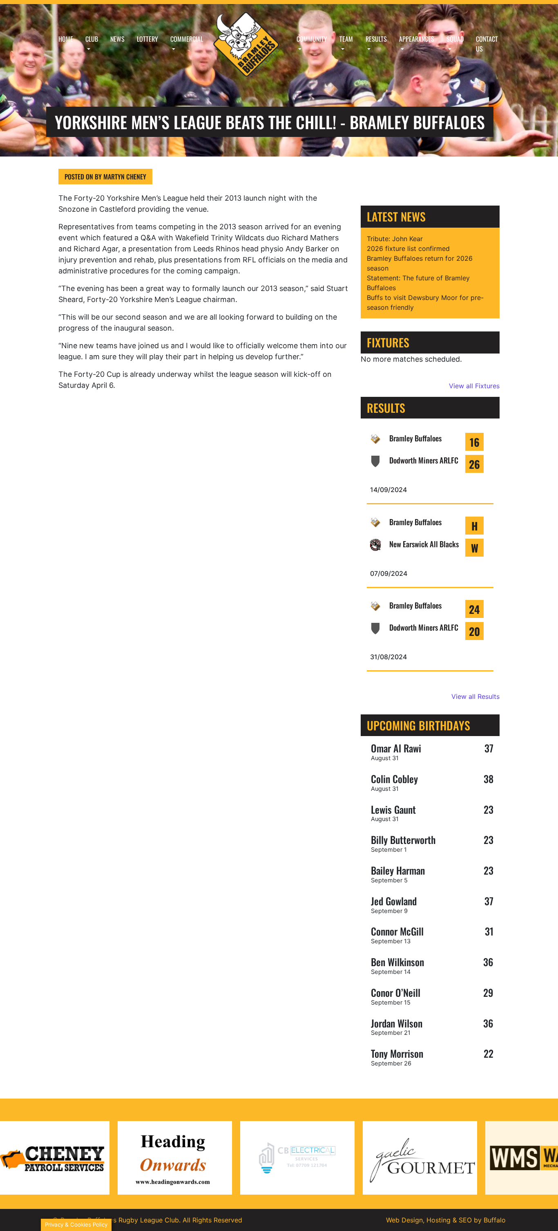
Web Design (404, 1220)
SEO (465, 1220)
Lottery (147, 39)
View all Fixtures (474, 386)
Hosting (438, 1220)
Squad (455, 39)
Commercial (186, 39)
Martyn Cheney (124, 176)
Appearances (416, 39)
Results (376, 39)
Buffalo (495, 1220)
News (117, 39)
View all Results (475, 696)
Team (346, 39)
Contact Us (487, 44)
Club (91, 39)
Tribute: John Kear (395, 239)
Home (65, 39)
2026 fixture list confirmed (408, 248)
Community (312, 39)
